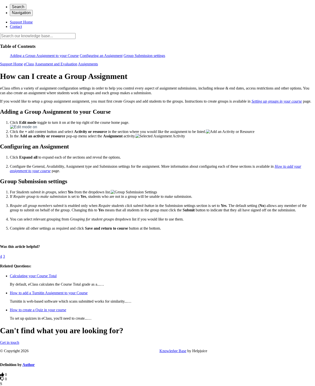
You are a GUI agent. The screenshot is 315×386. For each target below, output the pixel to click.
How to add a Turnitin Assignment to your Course (49, 293)
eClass (29, 64)
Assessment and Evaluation (56, 64)
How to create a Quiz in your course (38, 310)
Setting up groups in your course (277, 101)
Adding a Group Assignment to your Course (44, 56)
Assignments (88, 64)
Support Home (21, 22)
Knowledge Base (172, 351)
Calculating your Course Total (33, 276)
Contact (16, 26)
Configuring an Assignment (101, 56)
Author (28, 365)
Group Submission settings (144, 56)
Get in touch (9, 342)
